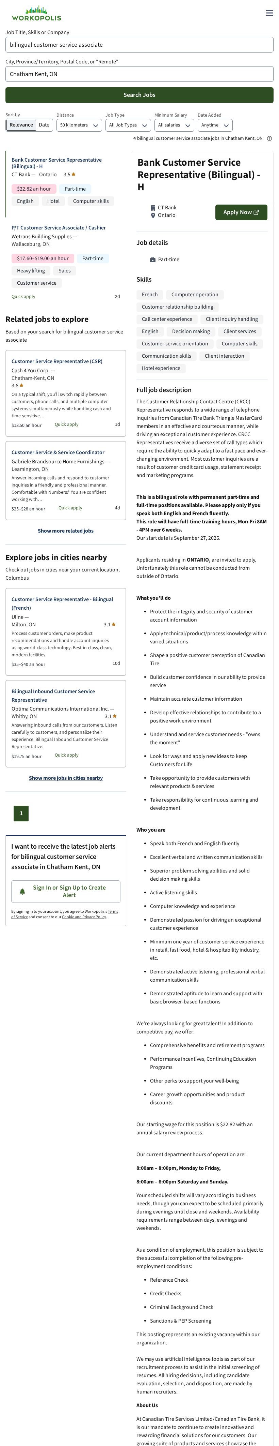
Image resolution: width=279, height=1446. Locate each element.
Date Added (209, 115)
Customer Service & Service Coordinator (58, 452)
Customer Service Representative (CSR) (57, 361)
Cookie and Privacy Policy (84, 917)
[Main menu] (269, 13)
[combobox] (139, 45)
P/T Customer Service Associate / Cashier (59, 228)
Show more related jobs (66, 531)
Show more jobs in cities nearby (66, 778)
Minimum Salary (170, 115)
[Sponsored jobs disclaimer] (269, 138)
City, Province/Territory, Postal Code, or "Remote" (61, 61)
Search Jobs (139, 95)
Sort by (12, 115)
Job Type (115, 115)
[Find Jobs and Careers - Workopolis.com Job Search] (36, 12)
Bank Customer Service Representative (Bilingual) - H (57, 163)
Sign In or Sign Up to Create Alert (69, 891)
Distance (65, 115)
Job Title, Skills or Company (37, 32)
